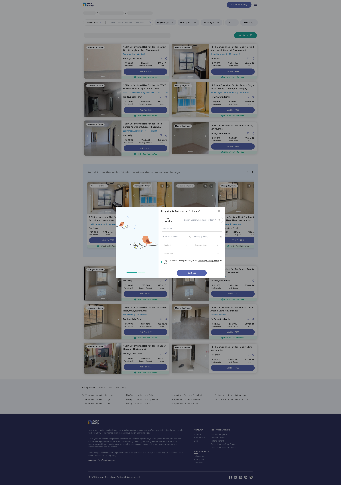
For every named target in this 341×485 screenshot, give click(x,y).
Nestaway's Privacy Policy (208, 260)
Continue (192, 273)
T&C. (166, 263)
